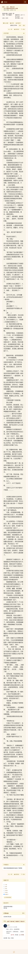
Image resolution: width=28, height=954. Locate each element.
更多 (23, 913)
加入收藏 (6, 23)
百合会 (5, 2)
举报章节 (19, 23)
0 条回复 (22, 934)
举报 (13, 934)
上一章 (10, 29)
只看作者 (12, 921)
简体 (20, 25)
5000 (6, 892)
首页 (3, 7)
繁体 (24, 25)
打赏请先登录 (8, 897)
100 (6, 884)
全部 (8, 921)
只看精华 (17, 921)
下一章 (22, 29)
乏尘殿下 (8, 925)
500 (6, 888)
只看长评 (22, 921)
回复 (17, 934)
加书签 (12, 23)
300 (6, 886)
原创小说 (12, 7)
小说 (7, 7)
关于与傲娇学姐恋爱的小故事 (11, 8)
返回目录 (17, 29)
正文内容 (6, 33)
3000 (6, 890)
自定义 (6, 894)
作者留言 (6, 864)
